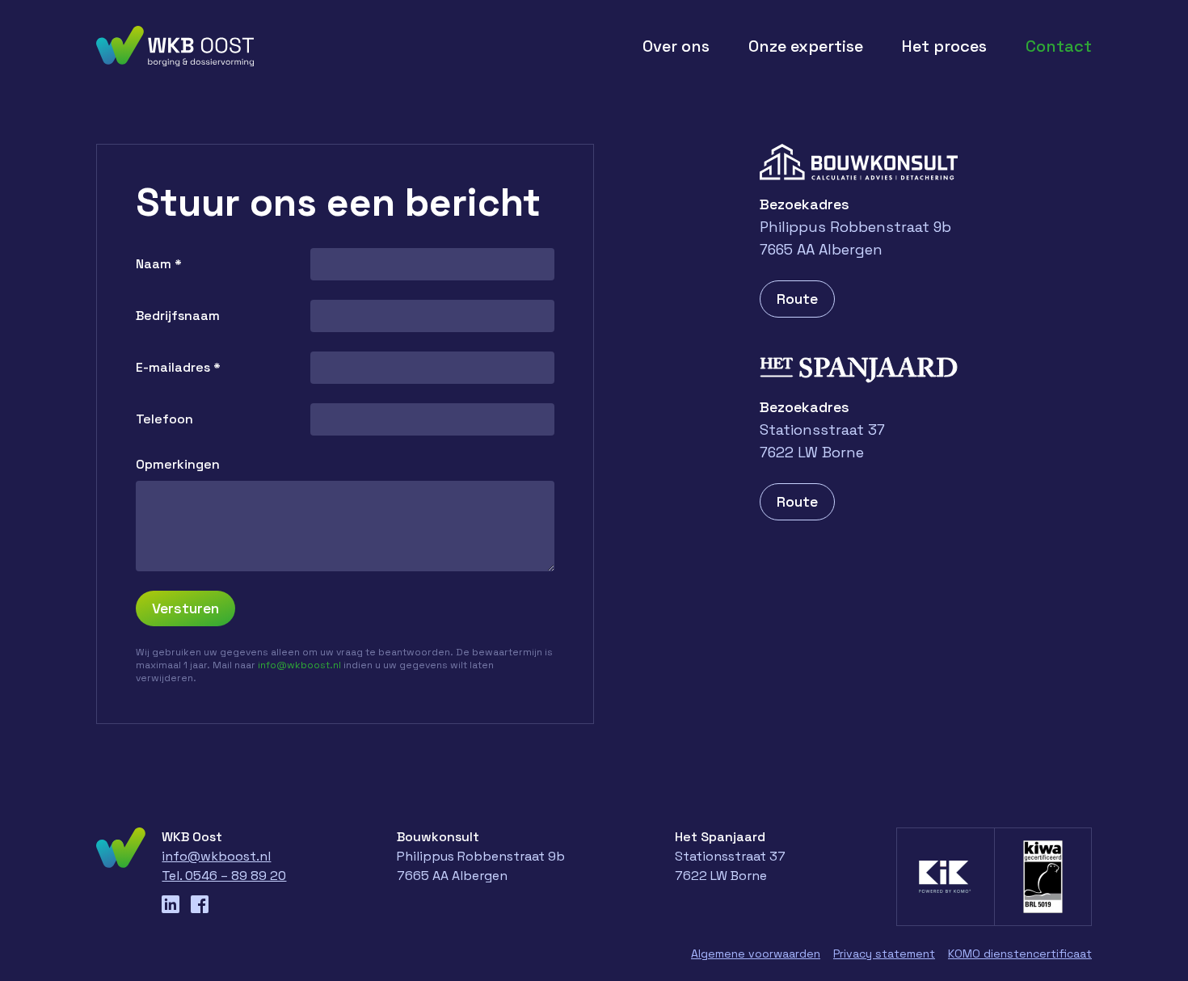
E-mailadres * (178, 367)
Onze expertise (805, 46)
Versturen (185, 608)
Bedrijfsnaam (178, 315)
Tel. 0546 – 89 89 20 (224, 875)
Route (797, 298)
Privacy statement (884, 953)
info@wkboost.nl (300, 665)
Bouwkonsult (438, 836)
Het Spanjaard (720, 836)
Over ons (676, 46)
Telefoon (164, 419)
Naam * (159, 263)
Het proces (944, 46)
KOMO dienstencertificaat (1020, 953)
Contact (1059, 46)
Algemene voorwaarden (755, 953)
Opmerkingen (178, 464)
